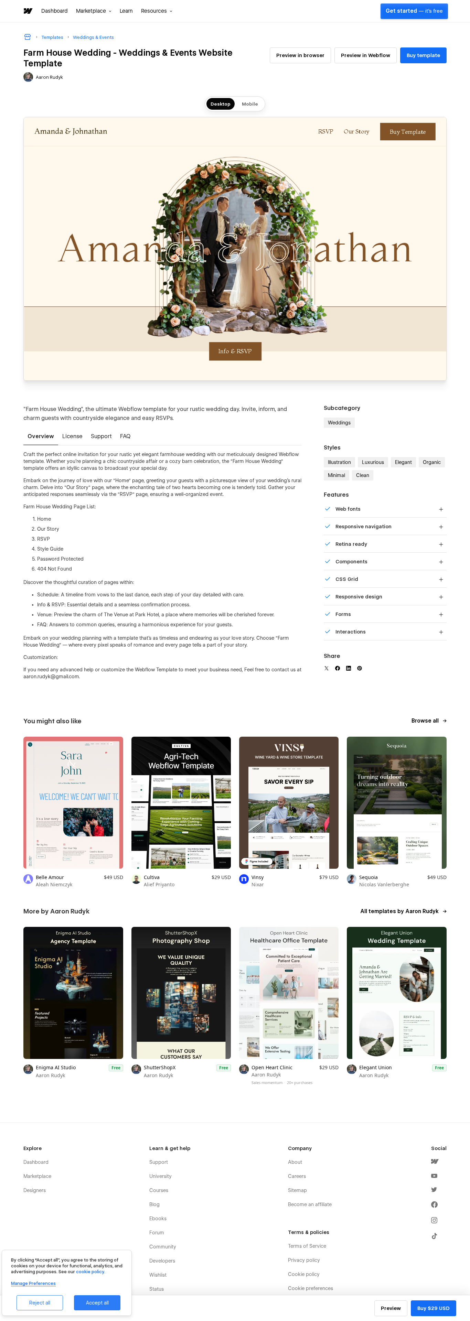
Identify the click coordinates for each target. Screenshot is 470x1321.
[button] (93, 11)
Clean (362, 475)
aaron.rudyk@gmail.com (51, 676)
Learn (126, 11)
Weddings (339, 422)
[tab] (40, 436)
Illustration (339, 462)
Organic (432, 462)
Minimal (336, 475)
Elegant (403, 462)
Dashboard (54, 11)
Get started (414, 11)
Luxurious (373, 462)
